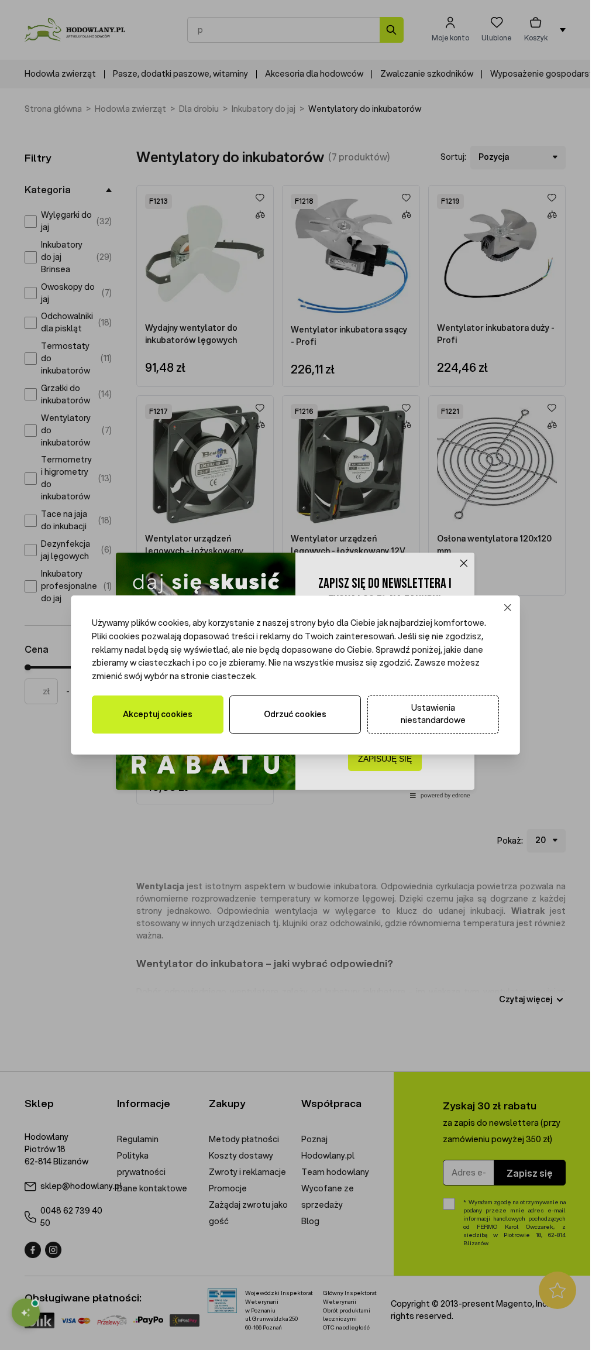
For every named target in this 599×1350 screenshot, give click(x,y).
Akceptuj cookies (157, 714)
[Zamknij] (507, 608)
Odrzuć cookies (295, 714)
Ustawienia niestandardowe (433, 714)
